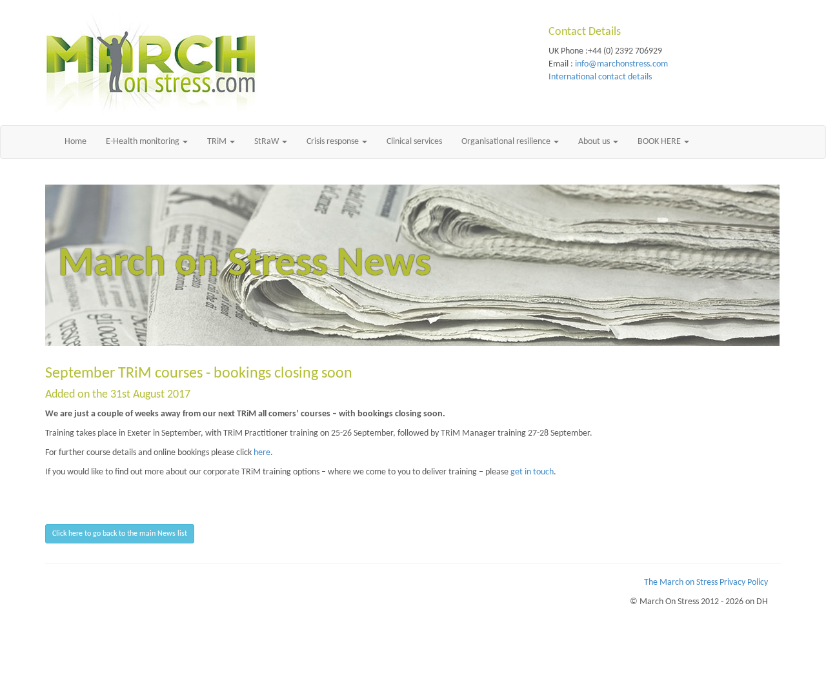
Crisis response (334, 142)
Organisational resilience (506, 142)
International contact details (600, 77)
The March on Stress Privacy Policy (706, 582)
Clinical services (414, 142)
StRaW (267, 142)
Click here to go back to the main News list (119, 534)
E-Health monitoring (143, 142)
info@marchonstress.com (621, 64)
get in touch (532, 472)
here (262, 453)
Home (75, 142)
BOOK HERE (660, 142)
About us (595, 142)
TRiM (217, 142)
